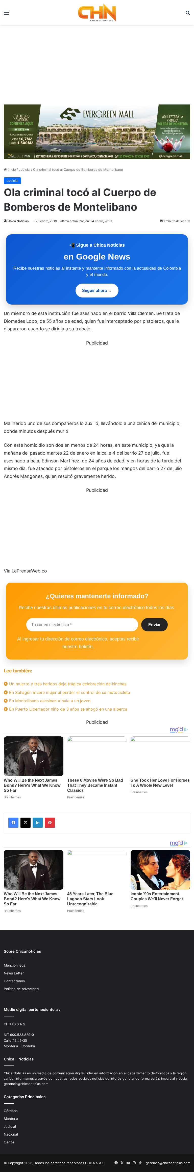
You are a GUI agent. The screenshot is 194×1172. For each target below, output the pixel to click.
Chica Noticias (18, 221)
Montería (11, 1119)
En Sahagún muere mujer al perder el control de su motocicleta (69, 692)
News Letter (14, 973)
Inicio (11, 169)
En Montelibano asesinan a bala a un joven (49, 700)
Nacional (11, 1134)
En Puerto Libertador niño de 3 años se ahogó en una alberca (67, 709)
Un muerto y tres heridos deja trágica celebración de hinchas (67, 683)
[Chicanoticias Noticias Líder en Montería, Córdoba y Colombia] (97, 12)
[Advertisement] (97, 62)
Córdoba (11, 1111)
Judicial (24, 169)
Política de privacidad (21, 989)
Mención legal (15, 965)
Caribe (9, 1142)
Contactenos (14, 981)
